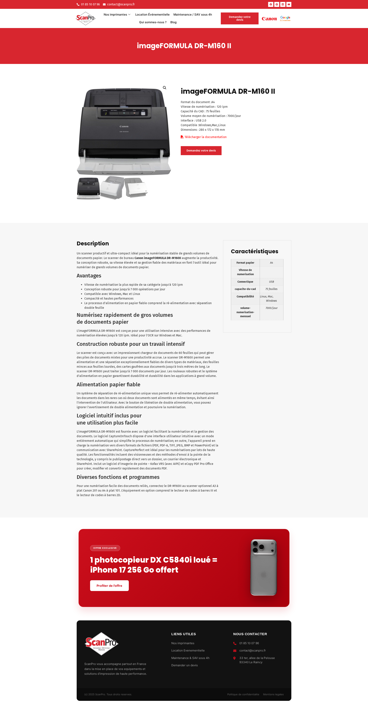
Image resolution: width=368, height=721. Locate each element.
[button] (164, 87)
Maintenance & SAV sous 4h (190, 658)
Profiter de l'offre (109, 586)
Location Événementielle (152, 14)
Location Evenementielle (188, 650)
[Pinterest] (276, 4)
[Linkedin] (282, 4)
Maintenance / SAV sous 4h (192, 14)
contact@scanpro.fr (252, 650)
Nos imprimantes (115, 14)
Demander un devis (184, 665)
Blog (173, 22)
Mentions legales (273, 694)
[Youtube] (288, 4)
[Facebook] (270, 4)
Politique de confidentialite (243, 694)
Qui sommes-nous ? (153, 22)
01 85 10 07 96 (249, 643)
